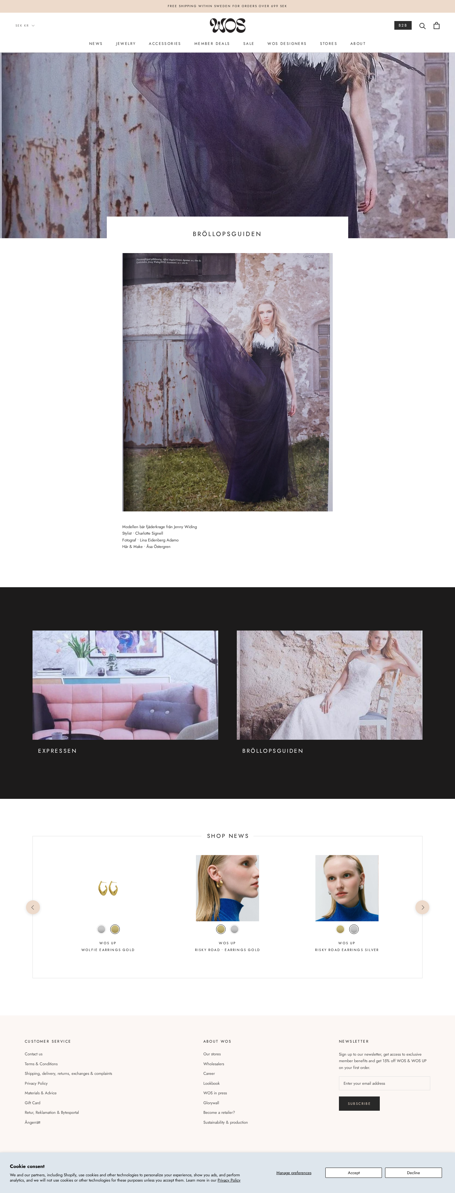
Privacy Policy (229, 1180)
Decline (413, 1173)
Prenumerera (227, 626)
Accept (354, 1173)
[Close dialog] (300, 557)
